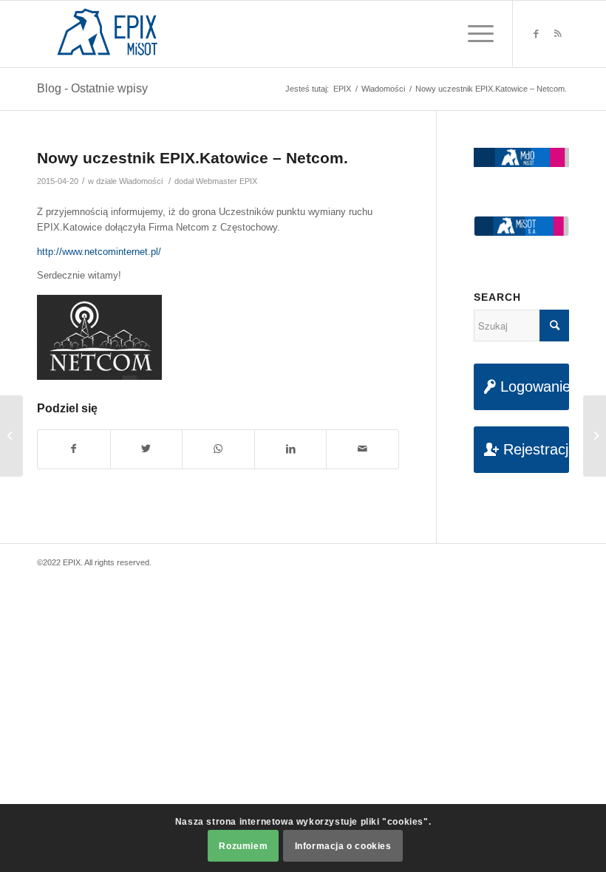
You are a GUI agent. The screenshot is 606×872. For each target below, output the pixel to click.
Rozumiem (243, 846)
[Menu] (473, 34)
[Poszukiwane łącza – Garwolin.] (11, 436)
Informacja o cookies (343, 846)
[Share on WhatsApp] (218, 449)
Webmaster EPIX (226, 181)
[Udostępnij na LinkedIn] (291, 449)
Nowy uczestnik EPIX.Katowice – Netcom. (192, 157)
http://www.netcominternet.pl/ (99, 251)
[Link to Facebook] (536, 34)
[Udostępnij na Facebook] (74, 449)
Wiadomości (141, 181)
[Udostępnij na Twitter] (147, 449)
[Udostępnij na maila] (362, 449)
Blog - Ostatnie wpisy (92, 88)
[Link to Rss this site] (558, 34)
